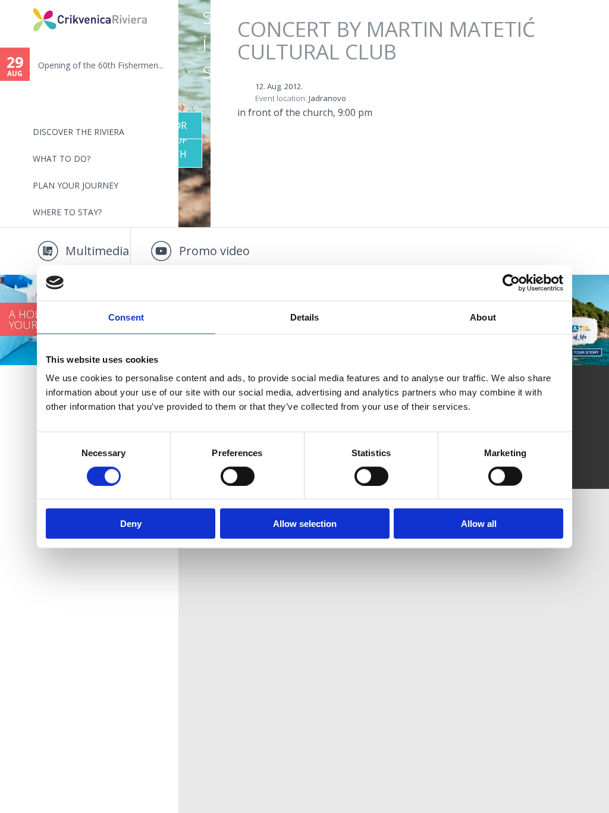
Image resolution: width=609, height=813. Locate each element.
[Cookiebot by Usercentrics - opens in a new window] (511, 282)
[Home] (25, 5)
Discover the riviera (78, 131)
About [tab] (483, 317)
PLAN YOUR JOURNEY (75, 185)
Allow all (479, 524)
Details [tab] (304, 317)
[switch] (238, 475)
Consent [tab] (126, 317)
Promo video (214, 251)
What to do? (61, 158)
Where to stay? (67, 212)
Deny (131, 524)
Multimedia (97, 251)
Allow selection (305, 524)
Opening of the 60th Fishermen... (101, 65)
